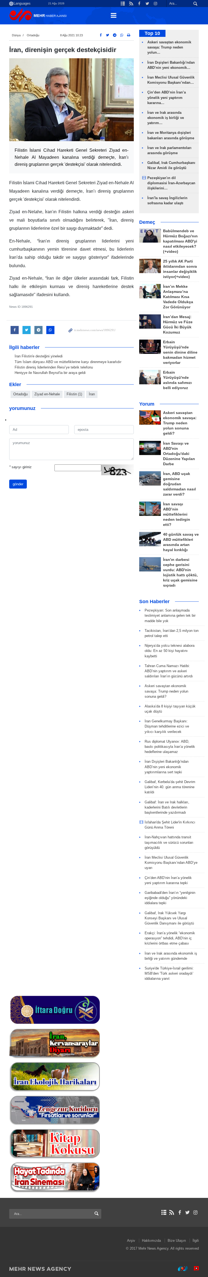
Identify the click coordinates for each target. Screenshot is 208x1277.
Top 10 (152, 33)
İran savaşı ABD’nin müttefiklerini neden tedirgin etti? (176, 514)
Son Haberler (154, 601)
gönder (18, 484)
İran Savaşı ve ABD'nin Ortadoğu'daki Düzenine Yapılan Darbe (179, 453)
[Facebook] (179, 1212)
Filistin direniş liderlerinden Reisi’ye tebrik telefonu (54, 367)
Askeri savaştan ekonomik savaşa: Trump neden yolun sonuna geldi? (180, 423)
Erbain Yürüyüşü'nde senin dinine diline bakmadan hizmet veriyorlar (180, 352)
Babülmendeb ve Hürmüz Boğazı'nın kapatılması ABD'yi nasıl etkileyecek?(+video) (180, 241)
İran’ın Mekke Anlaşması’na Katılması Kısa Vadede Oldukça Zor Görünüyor (178, 297)
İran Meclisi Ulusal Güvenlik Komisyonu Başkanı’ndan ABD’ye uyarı (171, 862)
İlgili (196, 1241)
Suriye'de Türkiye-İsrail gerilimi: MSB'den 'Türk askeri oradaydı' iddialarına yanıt (169, 973)
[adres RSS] (171, 1212)
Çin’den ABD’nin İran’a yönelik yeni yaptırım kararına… (166, 97)
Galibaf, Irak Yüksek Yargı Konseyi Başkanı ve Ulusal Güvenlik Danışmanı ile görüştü (169, 918)
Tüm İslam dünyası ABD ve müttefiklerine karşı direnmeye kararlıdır (68, 362)
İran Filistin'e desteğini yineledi (39, 356)
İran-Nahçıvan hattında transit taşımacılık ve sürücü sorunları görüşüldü (169, 842)
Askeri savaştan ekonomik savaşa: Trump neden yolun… (169, 47)
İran (92, 394)
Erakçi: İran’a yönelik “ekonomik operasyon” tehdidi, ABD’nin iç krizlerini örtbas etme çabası (170, 938)
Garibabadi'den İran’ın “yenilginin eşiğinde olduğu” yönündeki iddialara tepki (170, 898)
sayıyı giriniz (20, 467)
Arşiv (131, 1241)
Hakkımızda (151, 1241)
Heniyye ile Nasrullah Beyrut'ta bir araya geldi (50, 373)
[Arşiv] (163, 1212)
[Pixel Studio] (193, 1268)
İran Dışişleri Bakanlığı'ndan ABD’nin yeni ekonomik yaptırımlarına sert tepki (166, 766)
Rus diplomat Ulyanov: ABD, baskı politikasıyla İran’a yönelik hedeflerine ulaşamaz (170, 746)
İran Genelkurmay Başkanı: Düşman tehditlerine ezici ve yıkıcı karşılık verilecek (167, 726)
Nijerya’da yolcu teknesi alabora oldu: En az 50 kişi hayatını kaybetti (169, 651)
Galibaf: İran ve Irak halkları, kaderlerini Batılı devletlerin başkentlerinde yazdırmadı (167, 807)
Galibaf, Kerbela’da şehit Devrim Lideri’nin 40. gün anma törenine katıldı (170, 787)
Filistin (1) (74, 394)
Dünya (16, 35)
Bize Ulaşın (177, 1241)
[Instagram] (195, 1212)
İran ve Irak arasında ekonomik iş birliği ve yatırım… (165, 118)
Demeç (147, 222)
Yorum (146, 404)
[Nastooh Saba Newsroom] (180, 1268)
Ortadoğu (33, 35)
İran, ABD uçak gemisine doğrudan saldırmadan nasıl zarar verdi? (179, 484)
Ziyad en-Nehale (47, 394)
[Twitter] (187, 1212)
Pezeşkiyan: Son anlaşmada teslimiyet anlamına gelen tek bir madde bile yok (170, 615)
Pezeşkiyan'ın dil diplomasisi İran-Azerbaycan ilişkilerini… (171, 183)
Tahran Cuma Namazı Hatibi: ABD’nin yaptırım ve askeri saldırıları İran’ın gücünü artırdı (169, 671)
